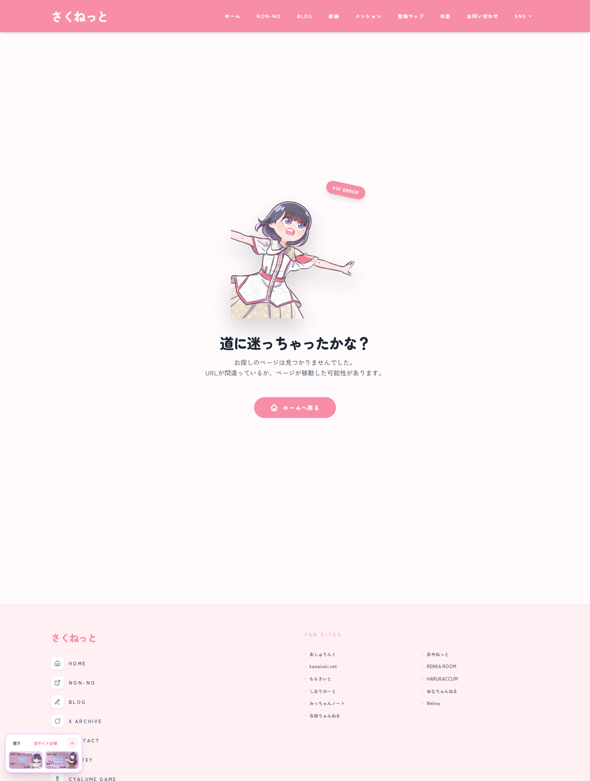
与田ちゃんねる (324, 715)
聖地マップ (411, 15)
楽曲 (333, 15)
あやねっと (438, 654)
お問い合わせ (482, 15)
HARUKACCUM (442, 678)
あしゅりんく (322, 654)
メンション (368, 15)
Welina (433, 703)
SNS (520, 15)
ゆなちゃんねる (442, 691)
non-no (268, 15)
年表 (445, 15)
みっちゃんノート (327, 703)
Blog (305, 15)
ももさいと (320, 678)
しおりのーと (322, 691)
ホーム (233, 15)
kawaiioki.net (323, 666)
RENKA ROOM (441, 666)
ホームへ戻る (301, 408)
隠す (17, 743)
